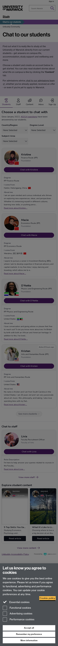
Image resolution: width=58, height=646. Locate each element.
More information (29, 640)
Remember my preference (29, 634)
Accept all (29, 628)
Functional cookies (20, 607)
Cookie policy (47, 598)
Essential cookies (19, 602)
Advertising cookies (20, 613)
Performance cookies (21, 619)
